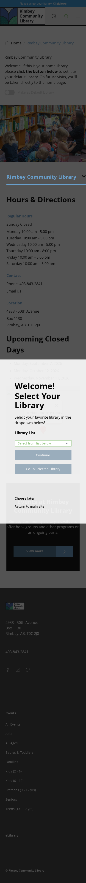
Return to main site (29, 506)
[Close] (76, 369)
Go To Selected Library (43, 469)
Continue (43, 455)
